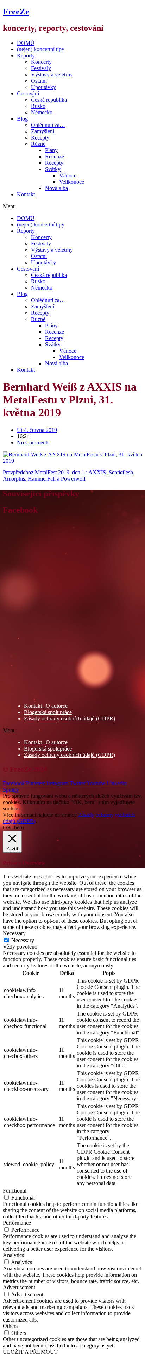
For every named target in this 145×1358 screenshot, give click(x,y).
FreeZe (16, 11)
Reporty (26, 56)
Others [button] (10, 1326)
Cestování (28, 93)
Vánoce (67, 175)
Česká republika (49, 100)
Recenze (54, 156)
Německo (41, 112)
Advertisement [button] (19, 1287)
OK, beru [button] (13, 827)
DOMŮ (25, 43)
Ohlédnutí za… (48, 125)
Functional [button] (14, 1191)
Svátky (53, 169)
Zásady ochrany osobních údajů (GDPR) (69, 718)
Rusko (38, 106)
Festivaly (41, 68)
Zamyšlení (42, 131)
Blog (22, 119)
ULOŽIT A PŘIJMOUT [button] (30, 1352)
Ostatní (39, 81)
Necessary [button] (14, 933)
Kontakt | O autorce (46, 706)
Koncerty (41, 62)
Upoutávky (43, 87)
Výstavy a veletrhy (52, 74)
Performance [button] (17, 1223)
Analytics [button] (13, 1255)
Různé (38, 144)
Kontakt (26, 194)
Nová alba (56, 188)
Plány (51, 150)
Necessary (22, 940)
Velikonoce (71, 182)
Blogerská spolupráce (48, 712)
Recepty (40, 138)
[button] (72, 206)
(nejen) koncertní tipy (40, 49)
